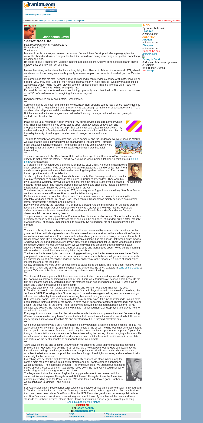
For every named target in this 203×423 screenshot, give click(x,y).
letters (41, 21)
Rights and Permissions (91, 420)
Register (47, 14)
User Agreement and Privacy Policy (66, 420)
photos (69, 21)
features (61, 21)
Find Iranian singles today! (169, 21)
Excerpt (150, 70)
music (47, 21)
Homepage (30, 14)
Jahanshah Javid (84, 411)
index (54, 21)
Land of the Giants (128, 267)
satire (82, 21)
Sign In (39, 14)
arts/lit (76, 21)
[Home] (39, 8)
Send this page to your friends (83, 402)
